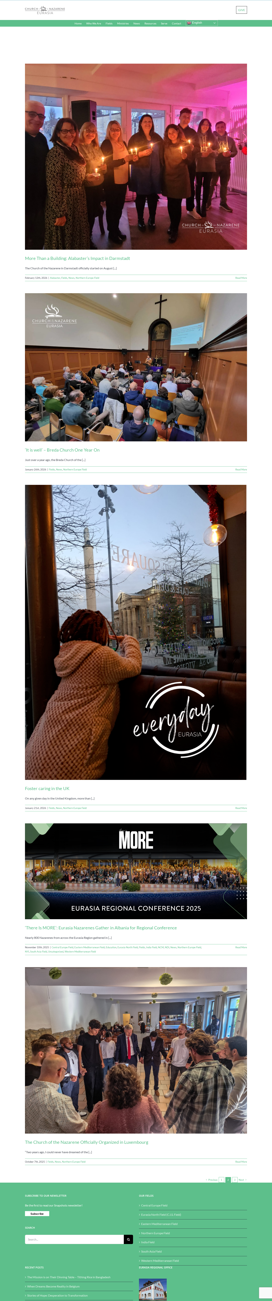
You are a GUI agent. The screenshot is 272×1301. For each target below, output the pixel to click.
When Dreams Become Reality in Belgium (53, 1286)
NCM (161, 947)
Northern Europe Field (87, 277)
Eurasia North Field (127, 947)
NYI (27, 951)
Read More (241, 277)
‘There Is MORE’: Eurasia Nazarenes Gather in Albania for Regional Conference (101, 927)
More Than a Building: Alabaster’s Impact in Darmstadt (77, 258)
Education (111, 947)
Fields (64, 277)
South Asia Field (38, 951)
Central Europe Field (62, 947)
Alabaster (55, 277)
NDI (167, 947)
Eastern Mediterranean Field (89, 947)
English (196, 22)
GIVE (241, 10)
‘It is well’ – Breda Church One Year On (62, 449)
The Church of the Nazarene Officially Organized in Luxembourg (86, 1142)
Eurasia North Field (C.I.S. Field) (161, 1214)
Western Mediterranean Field (80, 951)
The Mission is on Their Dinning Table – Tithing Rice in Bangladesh (68, 1277)
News (71, 277)
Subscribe (37, 1213)
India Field (151, 947)
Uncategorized (55, 951)
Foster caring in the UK (47, 788)
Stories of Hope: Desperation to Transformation (57, 1295)
